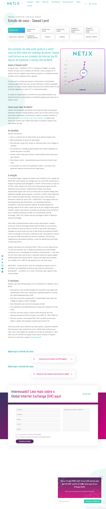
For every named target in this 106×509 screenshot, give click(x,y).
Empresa (19, 429)
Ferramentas (56, 2)
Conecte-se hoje (24, 441)
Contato (29, 6)
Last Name (20, 414)
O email (19, 424)
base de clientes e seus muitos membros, (31, 118)
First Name (20, 409)
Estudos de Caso (68, 2)
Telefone (19, 419)
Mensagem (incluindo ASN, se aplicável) (73, 409)
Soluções (30, 2)
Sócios (78, 2)
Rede (37, 2)
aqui (52, 332)
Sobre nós (45, 2)
